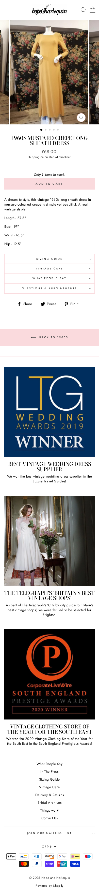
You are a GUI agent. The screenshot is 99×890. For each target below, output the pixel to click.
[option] (49, 72)
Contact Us (49, 818)
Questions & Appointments (49, 288)
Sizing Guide (49, 259)
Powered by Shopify (49, 885)
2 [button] (46, 130)
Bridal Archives (49, 802)
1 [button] (41, 130)
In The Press (49, 771)
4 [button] (54, 130)
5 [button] (58, 130)
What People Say (49, 278)
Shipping (34, 157)
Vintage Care (49, 268)
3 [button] (50, 130)
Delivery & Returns (49, 794)
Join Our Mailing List (49, 833)
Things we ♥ (49, 810)
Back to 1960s (53, 337)
